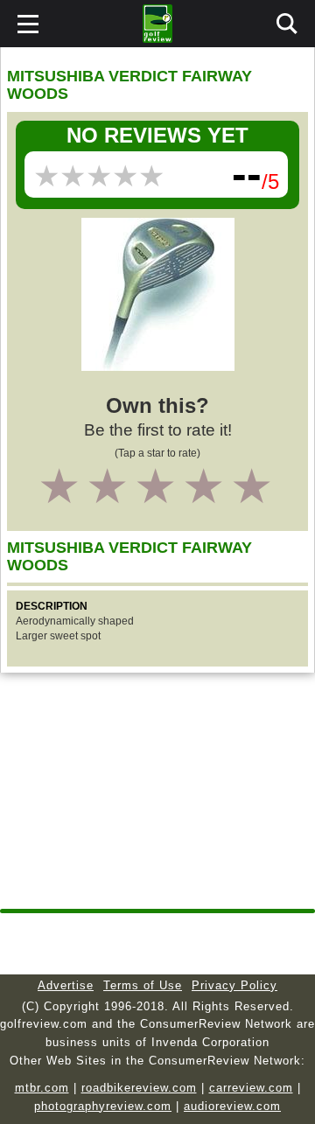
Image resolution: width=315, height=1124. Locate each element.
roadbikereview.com (139, 1087)
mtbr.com (42, 1087)
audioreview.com (232, 1106)
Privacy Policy (234, 985)
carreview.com (251, 1087)
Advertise (66, 985)
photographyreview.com (103, 1106)
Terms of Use (142, 985)
